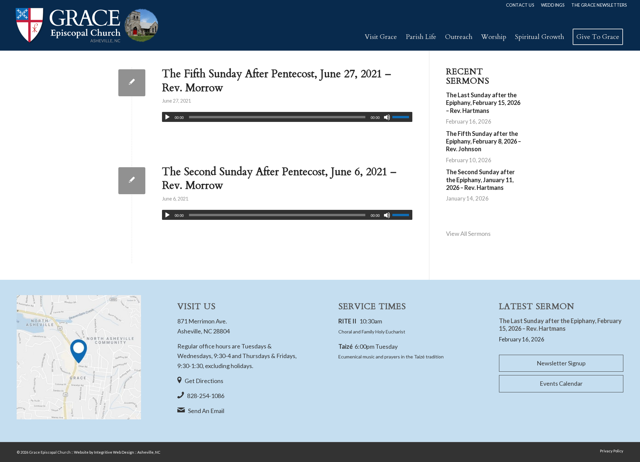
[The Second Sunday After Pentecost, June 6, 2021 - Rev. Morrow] (131, 180)
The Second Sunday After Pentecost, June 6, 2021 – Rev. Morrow (279, 179)
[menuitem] (520, 5)
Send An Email (206, 410)
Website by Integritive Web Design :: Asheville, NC (117, 452)
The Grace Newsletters (599, 5)
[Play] (167, 117)
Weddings (553, 5)
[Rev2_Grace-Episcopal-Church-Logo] (86, 25)
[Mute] (387, 117)
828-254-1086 (205, 395)
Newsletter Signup (561, 363)
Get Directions (204, 380)
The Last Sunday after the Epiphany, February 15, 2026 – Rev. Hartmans (483, 102)
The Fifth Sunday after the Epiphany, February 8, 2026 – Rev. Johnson (483, 141)
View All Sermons (468, 233)
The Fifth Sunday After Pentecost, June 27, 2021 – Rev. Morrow (276, 81)
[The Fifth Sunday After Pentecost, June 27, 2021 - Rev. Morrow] (131, 82)
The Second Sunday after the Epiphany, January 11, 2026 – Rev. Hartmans (480, 179)
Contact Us (520, 5)
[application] (287, 117)
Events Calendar (561, 383)
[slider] (402, 117)
